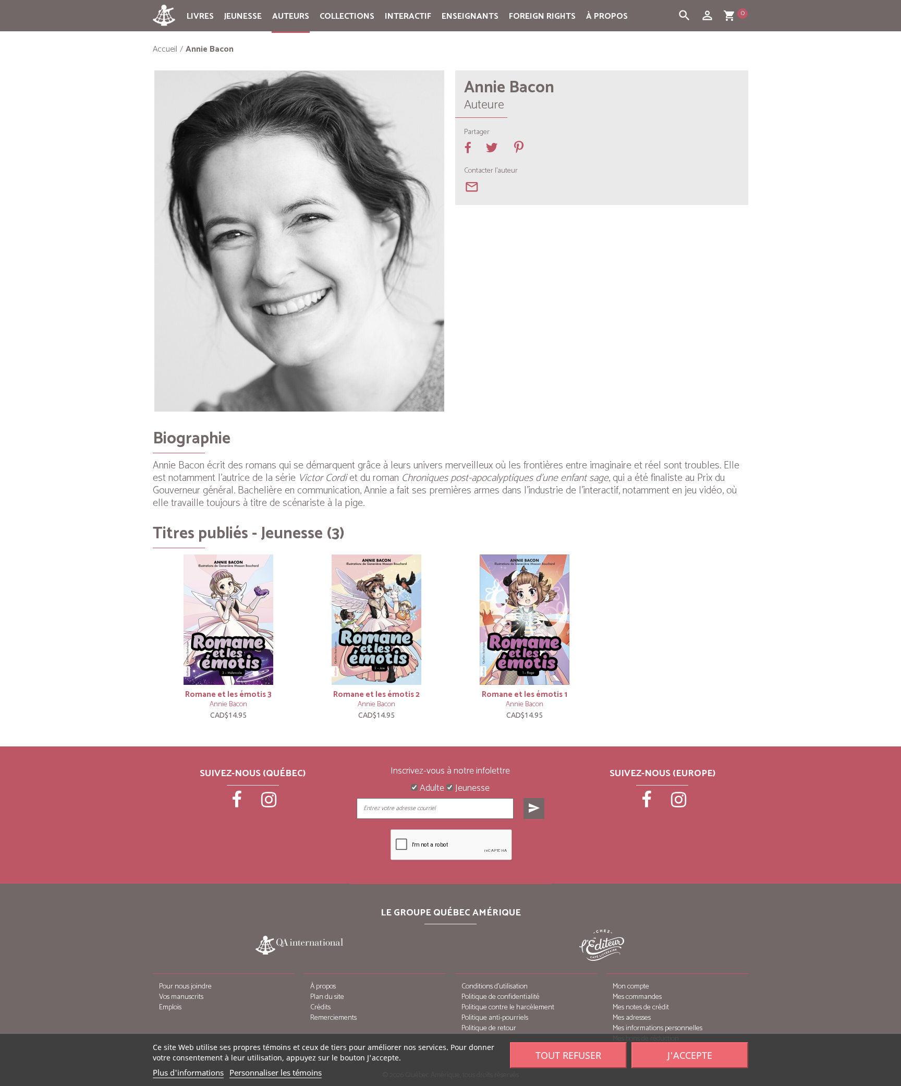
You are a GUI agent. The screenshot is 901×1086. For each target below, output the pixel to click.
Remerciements (333, 1018)
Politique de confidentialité (500, 997)
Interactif (408, 16)
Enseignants (470, 16)
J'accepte (689, 1055)
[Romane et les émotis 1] (524, 619)
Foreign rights (542, 16)
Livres (200, 16)
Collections (347, 16)
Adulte (431, 788)
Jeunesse (243, 16)
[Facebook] (238, 803)
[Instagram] (269, 803)
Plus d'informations (188, 1072)
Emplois (170, 1007)
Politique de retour (488, 1028)
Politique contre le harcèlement (507, 1007)
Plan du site (327, 997)
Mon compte (631, 987)
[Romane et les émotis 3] (228, 619)
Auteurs (290, 16)
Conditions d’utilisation (494, 987)
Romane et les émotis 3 (228, 694)
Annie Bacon (228, 704)
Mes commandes (637, 997)
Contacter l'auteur (491, 171)
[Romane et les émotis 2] (376, 619)
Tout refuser (568, 1055)
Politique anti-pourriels (494, 1018)
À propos (607, 16)
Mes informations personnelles (657, 1028)
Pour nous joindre (185, 987)
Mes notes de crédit (641, 1007)
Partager (477, 132)
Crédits (320, 1007)
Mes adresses (632, 1018)
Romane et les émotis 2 (376, 694)
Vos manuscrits (181, 997)
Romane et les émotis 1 (524, 694)
